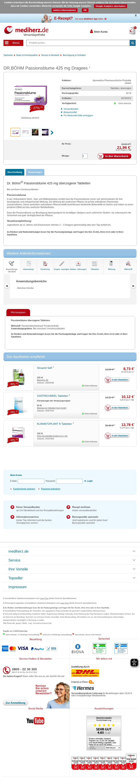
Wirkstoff (128, 269)
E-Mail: (13, 481)
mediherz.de (18, 551)
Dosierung (45, 269)
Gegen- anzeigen (61, 269)
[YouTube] (35, 721)
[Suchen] (132, 43)
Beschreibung (14, 172)
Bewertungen (35, 172)
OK (85, 10)
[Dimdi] (99, 649)
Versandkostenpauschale (42, 623)
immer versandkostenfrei (84, 509)
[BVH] (77, 649)
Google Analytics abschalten (110, 6)
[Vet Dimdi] (121, 649)
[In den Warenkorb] (114, 157)
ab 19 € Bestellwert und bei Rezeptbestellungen (40, 509)
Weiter (133, 286)
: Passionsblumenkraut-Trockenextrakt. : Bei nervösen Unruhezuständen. (69, 328)
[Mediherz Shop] (41, 31)
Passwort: (50, 481)
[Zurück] (6, 286)
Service (14, 560)
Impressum (17, 587)
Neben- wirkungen (78, 269)
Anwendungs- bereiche (12, 270)
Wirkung (111, 269)
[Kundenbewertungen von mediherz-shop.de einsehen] (104, 733)
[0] (126, 33)
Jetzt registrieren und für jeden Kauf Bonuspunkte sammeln (89, 520)
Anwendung (28, 269)
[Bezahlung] (35, 648)
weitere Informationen (64, 10)
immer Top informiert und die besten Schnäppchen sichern (34, 520)
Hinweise (95, 269)
